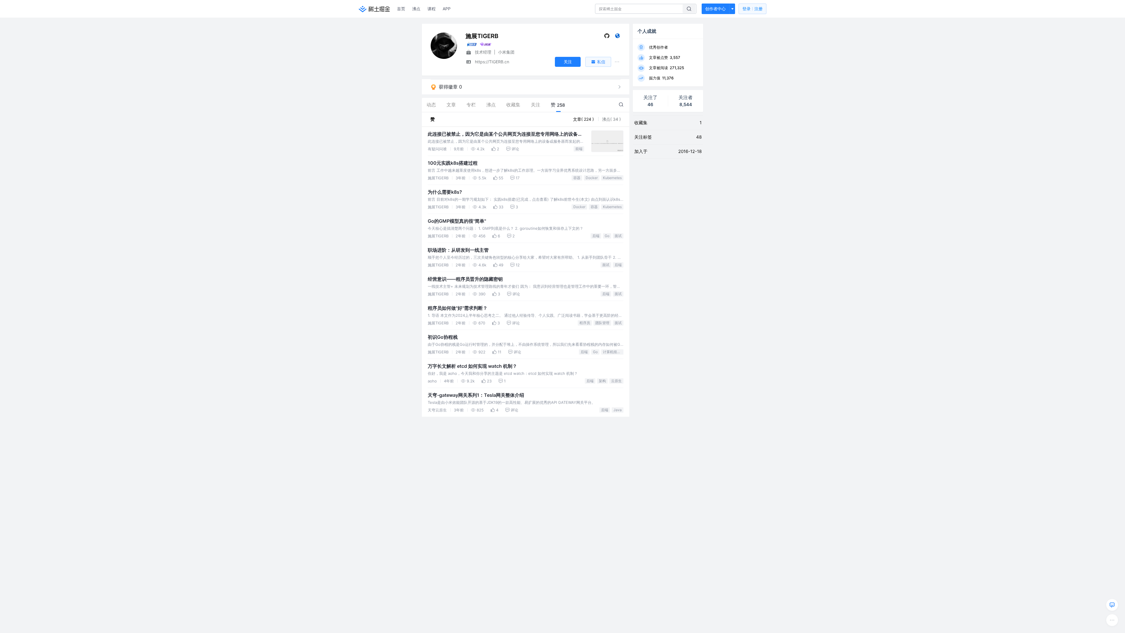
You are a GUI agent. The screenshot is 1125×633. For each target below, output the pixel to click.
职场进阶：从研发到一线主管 (458, 250)
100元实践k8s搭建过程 (453, 163)
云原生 (616, 381)
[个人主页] (617, 37)
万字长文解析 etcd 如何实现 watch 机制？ (472, 366)
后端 (595, 236)
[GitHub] (607, 37)
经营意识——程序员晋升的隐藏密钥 (465, 279)
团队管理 (602, 323)
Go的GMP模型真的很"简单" (457, 221)
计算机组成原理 (613, 352)
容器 (576, 178)
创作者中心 (715, 8)
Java (617, 410)
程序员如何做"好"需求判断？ (458, 308)
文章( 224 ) (584, 119)
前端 (578, 149)
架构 (602, 381)
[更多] (1112, 620)
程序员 (584, 323)
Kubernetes (612, 178)
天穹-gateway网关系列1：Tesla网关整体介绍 (476, 395)
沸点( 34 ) (611, 119)
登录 (752, 8)
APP (447, 8)
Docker (592, 178)
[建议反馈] (1112, 605)
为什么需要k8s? (445, 192)
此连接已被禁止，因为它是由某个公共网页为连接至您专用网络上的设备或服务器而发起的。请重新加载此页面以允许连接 (505, 134)
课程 (431, 8)
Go (607, 236)
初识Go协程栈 (443, 337)
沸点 (416, 8)
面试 (618, 236)
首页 (401, 8)
